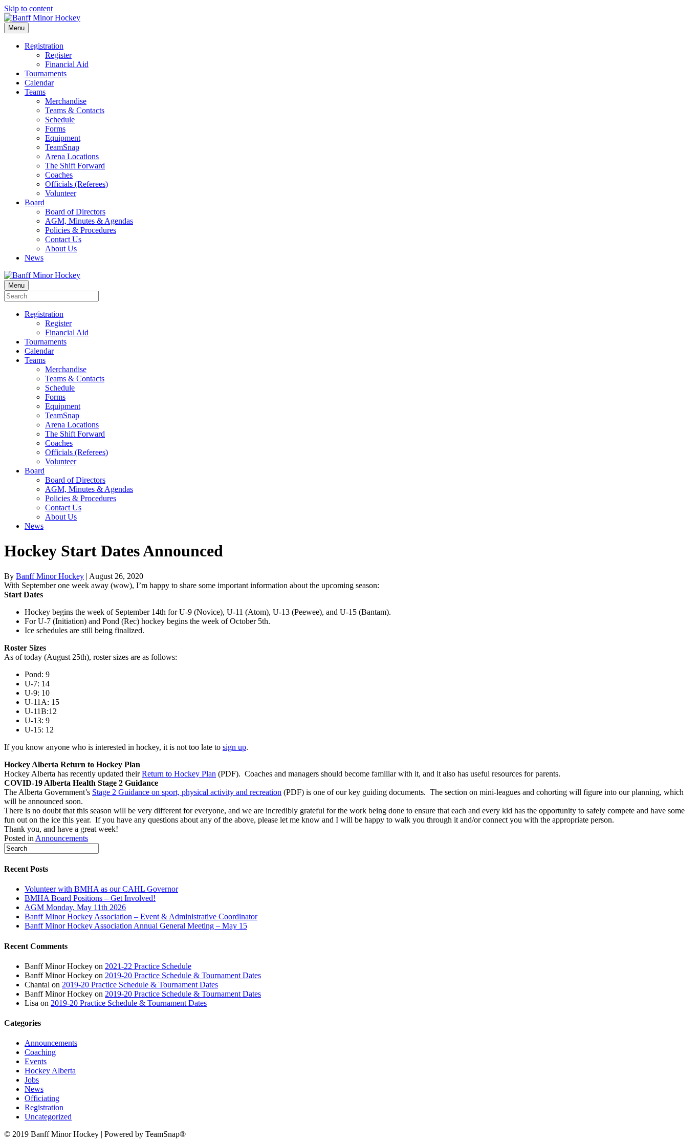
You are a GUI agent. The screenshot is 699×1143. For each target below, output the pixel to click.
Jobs (32, 1079)
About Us (61, 248)
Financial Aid (67, 64)
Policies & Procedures (80, 230)
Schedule (60, 119)
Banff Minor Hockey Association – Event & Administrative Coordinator (141, 916)
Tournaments (46, 73)
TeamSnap (62, 147)
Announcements (61, 838)
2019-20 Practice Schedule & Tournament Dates (183, 975)
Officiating (42, 1098)
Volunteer (60, 193)
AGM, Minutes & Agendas (89, 221)
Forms (55, 128)
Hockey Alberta (50, 1070)
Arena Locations (72, 156)
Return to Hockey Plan (179, 773)
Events (36, 1061)
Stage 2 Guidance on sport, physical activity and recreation (186, 792)
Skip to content (28, 8)
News (34, 257)
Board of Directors (75, 211)
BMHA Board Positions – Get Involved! (90, 898)
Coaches (59, 174)
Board (35, 202)
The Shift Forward (75, 165)
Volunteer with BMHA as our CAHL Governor (101, 889)
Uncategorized (48, 1116)
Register (58, 55)
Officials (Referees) (76, 184)
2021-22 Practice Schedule (148, 966)
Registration (44, 45)
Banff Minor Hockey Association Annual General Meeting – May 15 (136, 925)
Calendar (39, 82)
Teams (35, 92)
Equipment (62, 138)
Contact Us (63, 239)
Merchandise (65, 101)
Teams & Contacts (74, 110)
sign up (234, 747)
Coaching (40, 1052)
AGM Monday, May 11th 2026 (75, 907)
